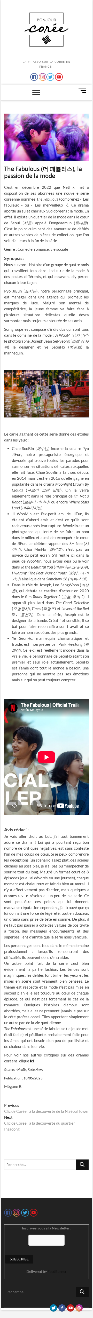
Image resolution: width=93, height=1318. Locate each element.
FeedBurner (57, 1271)
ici (32, 1061)
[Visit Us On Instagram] (79, 1306)
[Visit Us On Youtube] (70, 1306)
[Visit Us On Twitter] (53, 1306)
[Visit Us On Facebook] (62, 1306)
